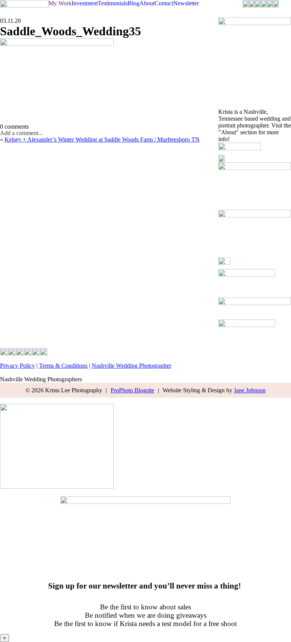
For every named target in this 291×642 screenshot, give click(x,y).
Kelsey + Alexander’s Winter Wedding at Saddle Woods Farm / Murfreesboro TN (102, 139)
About (147, 3)
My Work (60, 3)
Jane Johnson (250, 390)
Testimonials (113, 3)
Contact (164, 3)
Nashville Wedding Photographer (131, 365)
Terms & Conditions (63, 365)
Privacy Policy (17, 365)
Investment (85, 3)
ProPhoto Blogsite (132, 390)
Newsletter (186, 3)
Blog (133, 3)
